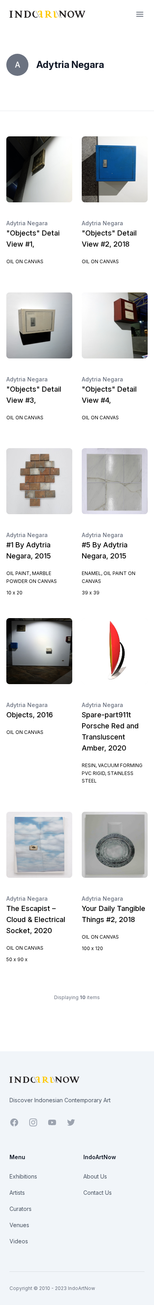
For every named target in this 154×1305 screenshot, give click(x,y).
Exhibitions (23, 1176)
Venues (19, 1225)
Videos (18, 1241)
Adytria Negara (27, 223)
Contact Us (97, 1192)
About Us (95, 1176)
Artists (17, 1192)
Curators (20, 1208)
